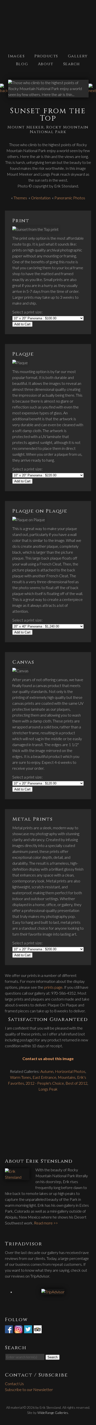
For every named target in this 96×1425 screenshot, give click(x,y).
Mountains (67, 1077)
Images (16, 56)
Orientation (40, 197)
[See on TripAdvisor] (38, 1330)
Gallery (78, 56)
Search (71, 64)
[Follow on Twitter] (28, 1330)
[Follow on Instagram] (19, 1330)
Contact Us (14, 1383)
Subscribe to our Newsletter (29, 1389)
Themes (20, 197)
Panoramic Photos (69, 197)
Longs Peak (48, 1089)
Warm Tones (20, 1077)
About (45, 64)
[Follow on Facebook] (9, 1330)
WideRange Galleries (52, 1412)
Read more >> (46, 1223)
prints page (53, 987)
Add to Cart (22, 324)
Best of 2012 (76, 1083)
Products (46, 56)
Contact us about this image (48, 1058)
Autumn (46, 1071)
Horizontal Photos (70, 1071)
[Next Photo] (92, 90)
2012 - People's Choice (45, 1083)
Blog (22, 64)
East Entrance (44, 1077)
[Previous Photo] (4, 90)
